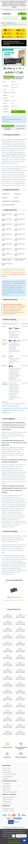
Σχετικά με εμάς (6, 768)
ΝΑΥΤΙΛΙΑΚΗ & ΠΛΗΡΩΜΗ (7, 128)
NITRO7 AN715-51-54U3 (19, 254)
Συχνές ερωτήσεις (20, 128)
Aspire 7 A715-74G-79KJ (19, 215)
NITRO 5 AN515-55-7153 (19, 229)
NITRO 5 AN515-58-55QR (19, 239)
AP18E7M (4, 197)
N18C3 (16, 197)
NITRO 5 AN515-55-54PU (7, 224)
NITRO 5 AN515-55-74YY (19, 234)
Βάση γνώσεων (6, 789)
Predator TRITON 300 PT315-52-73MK (20, 259)
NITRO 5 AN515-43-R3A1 (7, 219)
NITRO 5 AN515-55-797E (7, 239)
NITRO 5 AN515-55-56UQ (19, 224)
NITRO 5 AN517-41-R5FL (19, 244)
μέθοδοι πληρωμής (7, 801)
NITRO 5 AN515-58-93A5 (7, 244)
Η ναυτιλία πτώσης (7, 803)
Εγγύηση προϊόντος (7, 772)
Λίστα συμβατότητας (20, 125)
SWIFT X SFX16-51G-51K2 (7, 264)
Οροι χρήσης (6, 778)
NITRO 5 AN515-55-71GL (7, 234)
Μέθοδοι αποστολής (7, 799)
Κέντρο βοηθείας (7, 785)
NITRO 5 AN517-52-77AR (7, 254)
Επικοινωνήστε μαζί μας (8, 808)
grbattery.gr (18, 827)
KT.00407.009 (5, 194)
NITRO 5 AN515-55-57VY (7, 229)
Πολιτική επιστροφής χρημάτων (10, 791)
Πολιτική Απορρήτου (7, 776)
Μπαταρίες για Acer (10, 23)
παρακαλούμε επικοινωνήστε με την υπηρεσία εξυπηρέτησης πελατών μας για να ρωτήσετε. (13, 274)
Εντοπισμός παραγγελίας (9, 797)
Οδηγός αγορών (6, 787)
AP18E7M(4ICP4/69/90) (8, 204)
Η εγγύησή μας (6, 770)
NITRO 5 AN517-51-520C (7, 249)
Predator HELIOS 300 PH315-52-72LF (7, 259)
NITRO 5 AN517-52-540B (19, 249)
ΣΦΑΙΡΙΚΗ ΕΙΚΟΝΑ (7, 125)
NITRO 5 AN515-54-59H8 (19, 219)
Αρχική (3, 23)
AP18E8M (17, 201)
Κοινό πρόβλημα (7, 783)
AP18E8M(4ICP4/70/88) (8, 201)
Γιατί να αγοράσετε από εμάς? (9, 774)
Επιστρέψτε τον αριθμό (8, 810)
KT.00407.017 (18, 194)
